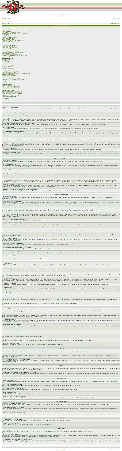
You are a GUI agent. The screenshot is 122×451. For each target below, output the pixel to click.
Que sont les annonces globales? (8, 63)
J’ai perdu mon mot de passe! (7, 31)
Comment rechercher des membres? (8, 88)
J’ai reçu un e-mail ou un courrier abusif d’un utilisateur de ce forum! (13, 79)
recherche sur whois (70, 440)
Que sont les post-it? (5, 64)
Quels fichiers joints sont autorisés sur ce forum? (10, 95)
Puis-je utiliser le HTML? (6, 60)
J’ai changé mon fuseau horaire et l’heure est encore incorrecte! (13, 40)
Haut (2, 116)
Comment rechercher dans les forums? (8, 85)
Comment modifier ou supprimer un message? (10, 47)
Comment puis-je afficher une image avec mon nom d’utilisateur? (13, 42)
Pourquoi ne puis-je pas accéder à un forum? (10, 51)
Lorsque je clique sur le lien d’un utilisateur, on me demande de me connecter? (17, 43)
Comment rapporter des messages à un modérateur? (11, 54)
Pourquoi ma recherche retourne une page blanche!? (11, 87)
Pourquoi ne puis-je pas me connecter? (9, 28)
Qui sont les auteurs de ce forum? (8, 99)
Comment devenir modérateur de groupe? (9, 72)
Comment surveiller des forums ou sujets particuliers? (11, 92)
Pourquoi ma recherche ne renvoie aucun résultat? (11, 86)
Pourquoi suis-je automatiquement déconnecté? (10, 29)
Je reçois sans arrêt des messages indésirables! (10, 78)
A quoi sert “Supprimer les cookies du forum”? (10, 36)
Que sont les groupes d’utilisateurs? (8, 70)
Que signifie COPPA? (5, 34)
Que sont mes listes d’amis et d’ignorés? (9, 82)
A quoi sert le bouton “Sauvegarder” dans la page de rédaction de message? (15, 55)
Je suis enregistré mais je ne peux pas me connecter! (11, 32)
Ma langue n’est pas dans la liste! (7, 41)
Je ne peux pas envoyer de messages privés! (10, 77)
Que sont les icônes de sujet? (7, 66)
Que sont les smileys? (6, 61)
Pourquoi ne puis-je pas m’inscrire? (8, 35)
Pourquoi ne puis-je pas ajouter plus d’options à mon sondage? (13, 49)
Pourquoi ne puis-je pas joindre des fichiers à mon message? (12, 52)
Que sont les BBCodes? (6, 59)
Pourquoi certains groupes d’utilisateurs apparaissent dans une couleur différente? (16, 73)
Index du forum (7, 23)
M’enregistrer (9, 18)
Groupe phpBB (38, 431)
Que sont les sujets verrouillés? (7, 65)
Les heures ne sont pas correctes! (8, 39)
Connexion (4, 18)
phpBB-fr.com (63, 450)
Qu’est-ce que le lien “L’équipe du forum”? (9, 75)
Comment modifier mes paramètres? (8, 38)
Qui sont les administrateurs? (7, 69)
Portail (3, 23)
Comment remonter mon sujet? (7, 57)
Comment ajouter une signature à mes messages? (10, 48)
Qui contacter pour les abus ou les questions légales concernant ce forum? (15, 100)
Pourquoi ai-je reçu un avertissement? (8, 53)
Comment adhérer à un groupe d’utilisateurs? (10, 71)
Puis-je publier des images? (7, 62)
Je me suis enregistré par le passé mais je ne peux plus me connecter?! (14, 33)
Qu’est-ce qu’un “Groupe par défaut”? (8, 74)
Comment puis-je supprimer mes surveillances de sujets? (12, 93)
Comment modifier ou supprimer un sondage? (10, 50)
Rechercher (118, 18)
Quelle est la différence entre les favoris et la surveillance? (12, 91)
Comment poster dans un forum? (7, 46)
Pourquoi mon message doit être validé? (9, 56)
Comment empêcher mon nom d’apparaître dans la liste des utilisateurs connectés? (16, 30)
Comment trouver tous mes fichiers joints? (9, 96)
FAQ (114, 18)
